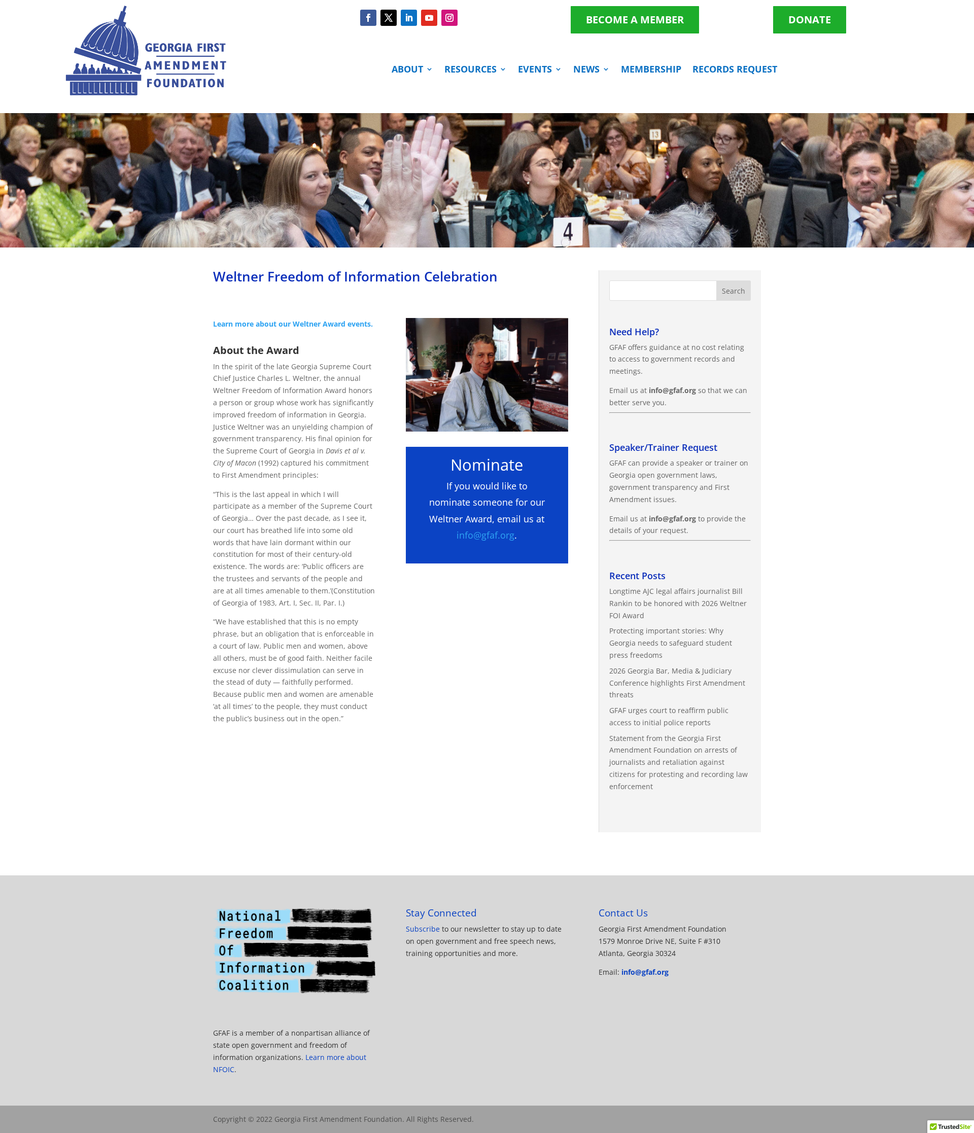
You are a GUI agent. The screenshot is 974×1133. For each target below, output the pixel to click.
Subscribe (423, 929)
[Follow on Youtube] (429, 18)
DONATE (809, 19)
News (586, 70)
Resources (470, 70)
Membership (651, 70)
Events (535, 70)
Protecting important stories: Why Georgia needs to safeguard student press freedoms (670, 643)
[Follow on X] (388, 18)
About (407, 70)
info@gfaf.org (485, 535)
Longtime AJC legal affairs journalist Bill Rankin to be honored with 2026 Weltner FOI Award (678, 603)
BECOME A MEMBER (635, 19)
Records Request (734, 70)
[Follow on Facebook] (368, 18)
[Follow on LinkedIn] (409, 18)
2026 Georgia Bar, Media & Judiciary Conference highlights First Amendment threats (677, 683)
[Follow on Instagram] (449, 18)
